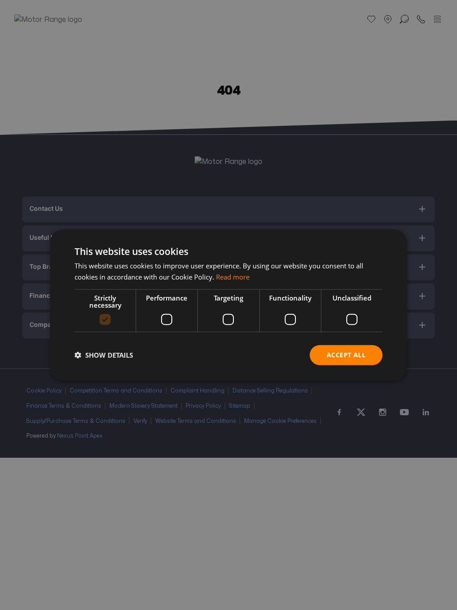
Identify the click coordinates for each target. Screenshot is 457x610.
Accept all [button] (346, 355)
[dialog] (228, 305)
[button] (104, 355)
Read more (232, 276)
